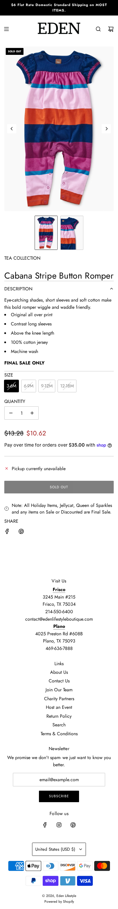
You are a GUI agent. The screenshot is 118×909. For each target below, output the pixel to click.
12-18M (67, 386)
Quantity (14, 401)
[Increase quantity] (32, 413)
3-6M (11, 386)
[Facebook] (45, 825)
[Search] (98, 29)
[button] (11, 128)
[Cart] (111, 29)
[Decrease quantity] (11, 413)
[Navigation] (6, 29)
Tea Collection (22, 258)
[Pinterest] (73, 825)
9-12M (47, 386)
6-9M (29, 386)
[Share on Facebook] (7, 532)
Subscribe (59, 796)
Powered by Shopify (59, 901)
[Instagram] (59, 825)
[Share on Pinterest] (21, 532)
